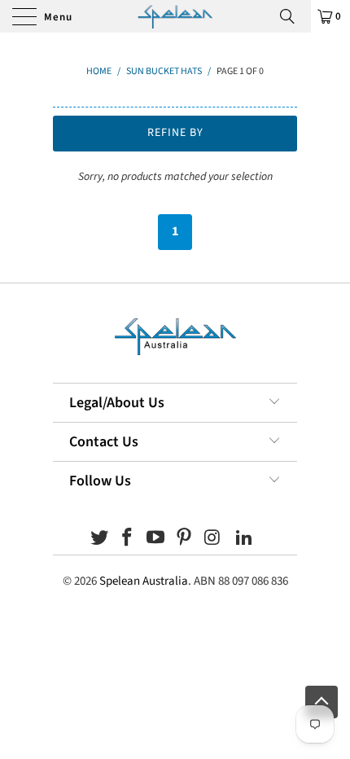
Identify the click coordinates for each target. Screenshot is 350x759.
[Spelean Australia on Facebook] (128, 539)
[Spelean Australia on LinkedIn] (245, 539)
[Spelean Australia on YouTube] (156, 539)
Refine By (175, 133)
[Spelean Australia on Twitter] (99, 539)
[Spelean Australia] (175, 16)
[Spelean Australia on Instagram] (212, 539)
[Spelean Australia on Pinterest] (185, 539)
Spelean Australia (143, 581)
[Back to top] (321, 702)
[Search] (293, 16)
